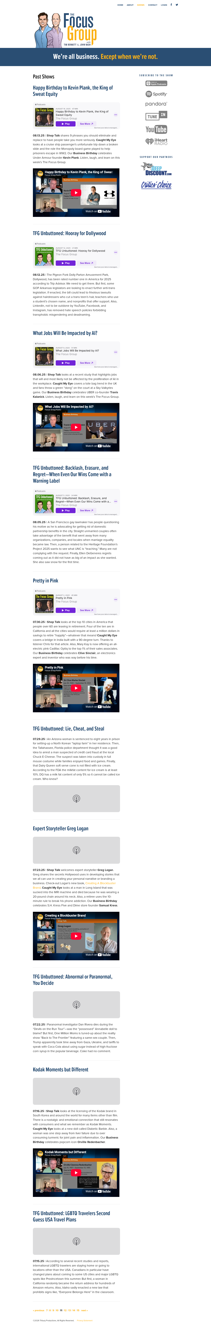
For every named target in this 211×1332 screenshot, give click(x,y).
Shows (140, 5)
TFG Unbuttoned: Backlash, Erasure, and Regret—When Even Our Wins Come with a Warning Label (72, 475)
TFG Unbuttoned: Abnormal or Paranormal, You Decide (72, 980)
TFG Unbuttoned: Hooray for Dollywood (69, 233)
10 (57, 1310)
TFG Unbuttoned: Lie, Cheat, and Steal (68, 729)
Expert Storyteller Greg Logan (60, 828)
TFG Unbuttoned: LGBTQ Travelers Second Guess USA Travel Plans (71, 1217)
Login (164, 5)
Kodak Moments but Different (60, 1070)
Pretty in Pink (45, 581)
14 (73, 1310)
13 (69, 1310)
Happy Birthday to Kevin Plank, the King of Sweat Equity (73, 91)
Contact (152, 5)
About (130, 5)
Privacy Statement (85, 1320)
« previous (38, 1310)
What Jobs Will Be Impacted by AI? (65, 333)
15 (78, 1310)
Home (120, 5)
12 (65, 1310)
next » (84, 1310)
